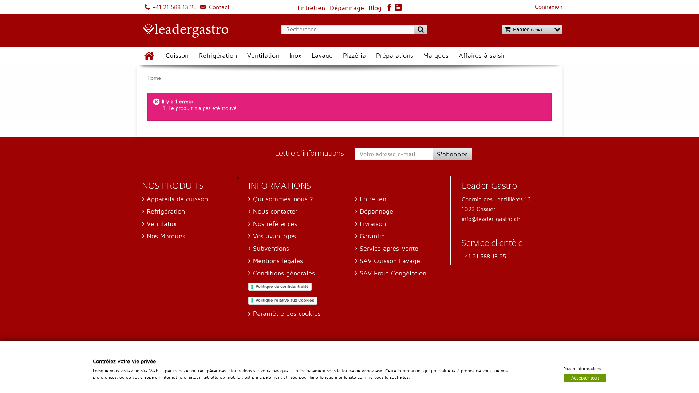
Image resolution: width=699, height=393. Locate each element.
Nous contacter (275, 211)
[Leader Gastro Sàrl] (182, 31)
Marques (436, 55)
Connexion (548, 7)
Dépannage (376, 211)
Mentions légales (278, 261)
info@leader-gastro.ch (491, 219)
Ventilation (263, 55)
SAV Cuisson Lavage (390, 261)
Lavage (322, 55)
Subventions (271, 248)
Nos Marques (166, 236)
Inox (295, 55)
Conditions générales (284, 273)
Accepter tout (585, 377)
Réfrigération (218, 55)
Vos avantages (274, 236)
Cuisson (177, 55)
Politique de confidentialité (282, 286)
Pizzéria (354, 55)
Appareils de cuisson (177, 199)
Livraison (373, 224)
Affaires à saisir (482, 55)
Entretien (373, 199)
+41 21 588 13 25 (173, 7)
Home (154, 78)
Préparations (394, 55)
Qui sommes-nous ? (283, 199)
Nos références (275, 224)
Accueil (148, 56)
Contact (218, 7)
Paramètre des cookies (287, 313)
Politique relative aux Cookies (285, 300)
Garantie (372, 236)
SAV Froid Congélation (393, 273)
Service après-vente (389, 248)
